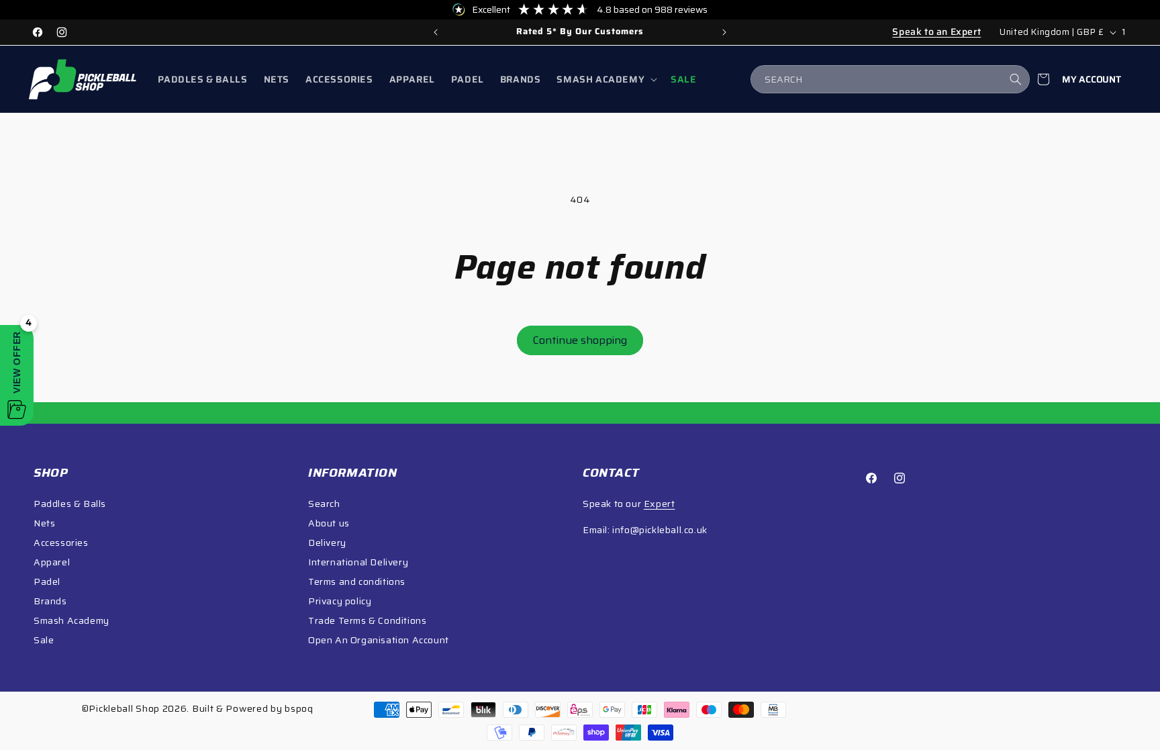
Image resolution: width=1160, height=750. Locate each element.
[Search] (1015, 79)
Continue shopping (580, 340)
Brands (50, 601)
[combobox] (890, 79)
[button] (605, 79)
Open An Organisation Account (378, 639)
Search (324, 503)
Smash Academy (71, 620)
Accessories (61, 542)
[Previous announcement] (435, 32)
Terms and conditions (356, 581)
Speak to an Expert (936, 31)
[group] (580, 32)
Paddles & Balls (70, 503)
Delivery (327, 542)
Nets (44, 523)
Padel (47, 581)
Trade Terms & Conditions (367, 620)
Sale (44, 639)
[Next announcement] (724, 32)
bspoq (299, 708)
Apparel (52, 562)
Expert (659, 503)
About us (329, 523)
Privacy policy (339, 601)
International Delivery (358, 562)
